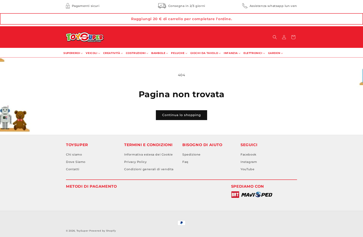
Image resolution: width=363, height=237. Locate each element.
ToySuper (82, 230)
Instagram (249, 162)
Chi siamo (74, 154)
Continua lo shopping (181, 115)
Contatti (72, 169)
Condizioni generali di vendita (149, 169)
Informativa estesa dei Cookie (148, 154)
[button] (274, 37)
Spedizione (191, 154)
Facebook (248, 154)
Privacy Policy (135, 162)
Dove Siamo (75, 162)
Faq (185, 162)
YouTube (247, 169)
